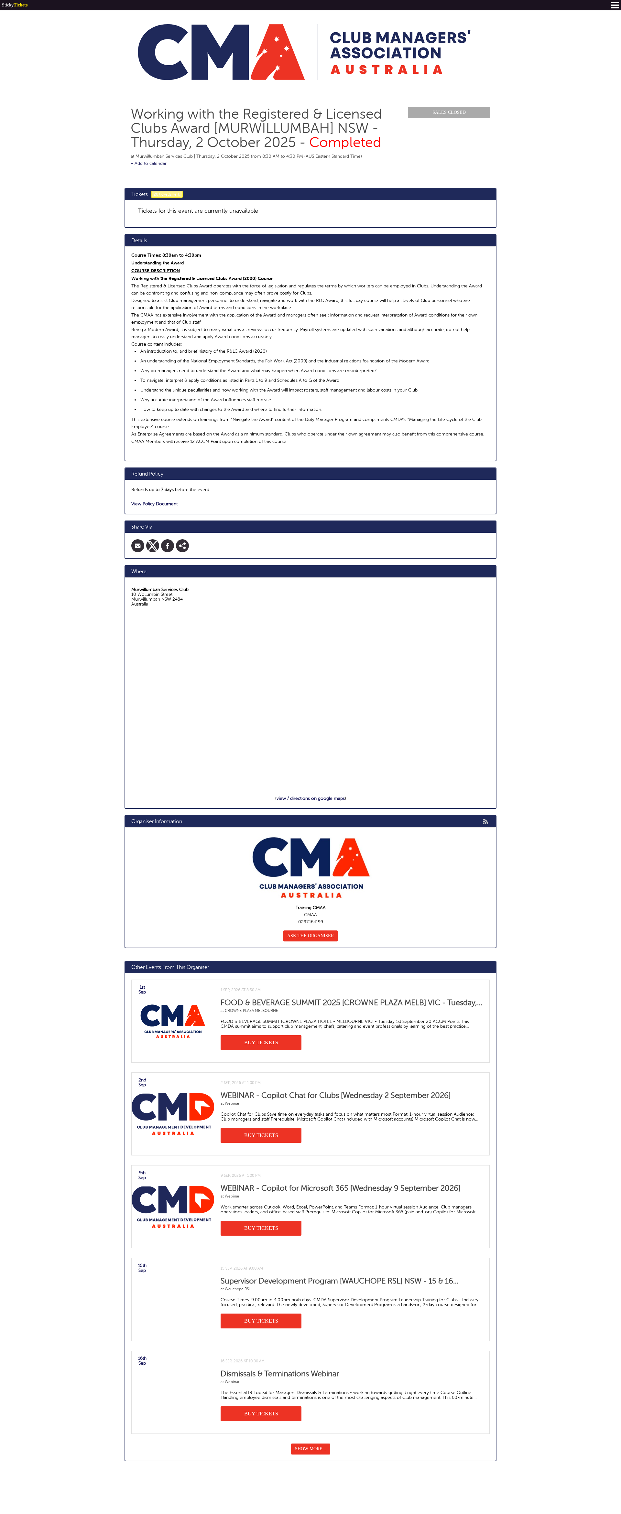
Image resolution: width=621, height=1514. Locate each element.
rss (485, 821)
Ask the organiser (310, 935)
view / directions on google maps (311, 798)
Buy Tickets (261, 1042)
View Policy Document (154, 503)
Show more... (310, 1448)
